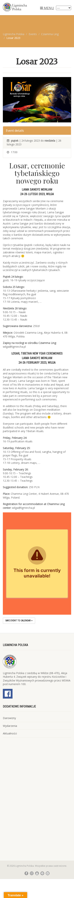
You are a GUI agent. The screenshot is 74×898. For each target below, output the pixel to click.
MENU (48, 8)
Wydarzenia (10, 726)
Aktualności (10, 733)
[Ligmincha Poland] (24, 7)
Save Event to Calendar (18, 620)
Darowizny (9, 718)
